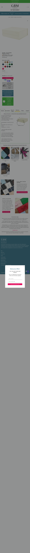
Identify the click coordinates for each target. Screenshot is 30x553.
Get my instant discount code (15, 284)
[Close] (24, 266)
